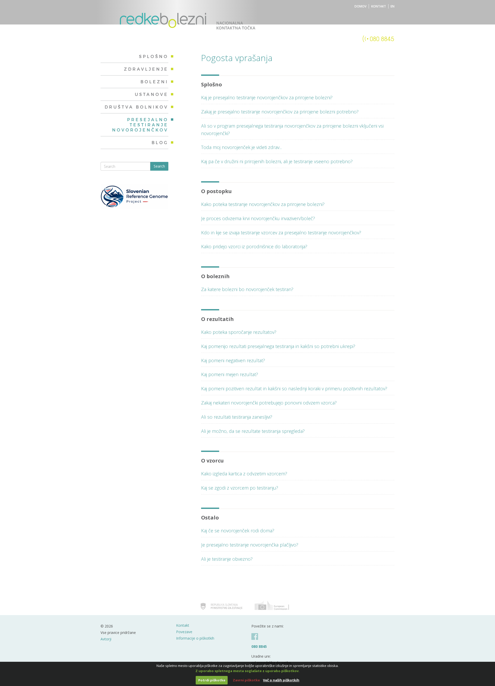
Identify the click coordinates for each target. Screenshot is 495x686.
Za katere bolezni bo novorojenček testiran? (247, 289)
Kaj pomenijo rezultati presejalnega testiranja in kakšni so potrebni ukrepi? (278, 346)
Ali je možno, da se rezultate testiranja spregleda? (253, 431)
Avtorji (106, 639)
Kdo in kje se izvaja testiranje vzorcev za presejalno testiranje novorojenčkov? (281, 232)
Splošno (153, 56)
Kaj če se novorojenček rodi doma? (237, 530)
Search (159, 166)
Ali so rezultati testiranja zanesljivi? (236, 417)
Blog (160, 142)
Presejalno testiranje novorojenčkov (140, 124)
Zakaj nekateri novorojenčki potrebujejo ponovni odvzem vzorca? (269, 403)
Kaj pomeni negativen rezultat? (233, 360)
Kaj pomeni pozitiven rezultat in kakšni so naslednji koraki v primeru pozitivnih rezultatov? (294, 388)
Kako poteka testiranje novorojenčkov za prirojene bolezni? (263, 204)
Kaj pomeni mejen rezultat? (229, 374)
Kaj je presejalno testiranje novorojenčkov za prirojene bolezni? (267, 97)
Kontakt (378, 6)
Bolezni (154, 81)
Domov (360, 6)
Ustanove (151, 94)
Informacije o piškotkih (195, 638)
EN (392, 6)
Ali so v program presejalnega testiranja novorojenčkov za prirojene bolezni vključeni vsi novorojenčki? (292, 129)
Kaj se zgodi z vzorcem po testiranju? (239, 488)
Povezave (184, 631)
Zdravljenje (146, 69)
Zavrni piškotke (246, 680)
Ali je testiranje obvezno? (227, 559)
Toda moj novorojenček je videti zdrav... (241, 147)
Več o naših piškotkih (281, 680)
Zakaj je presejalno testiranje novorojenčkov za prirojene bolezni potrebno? (280, 112)
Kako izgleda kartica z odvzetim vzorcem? (244, 473)
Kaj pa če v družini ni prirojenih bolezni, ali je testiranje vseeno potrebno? (277, 161)
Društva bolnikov (136, 106)
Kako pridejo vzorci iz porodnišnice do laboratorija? (254, 246)
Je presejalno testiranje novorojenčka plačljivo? (249, 545)
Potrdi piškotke (211, 680)
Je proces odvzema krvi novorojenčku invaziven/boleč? (258, 218)
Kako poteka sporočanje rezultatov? (238, 332)
